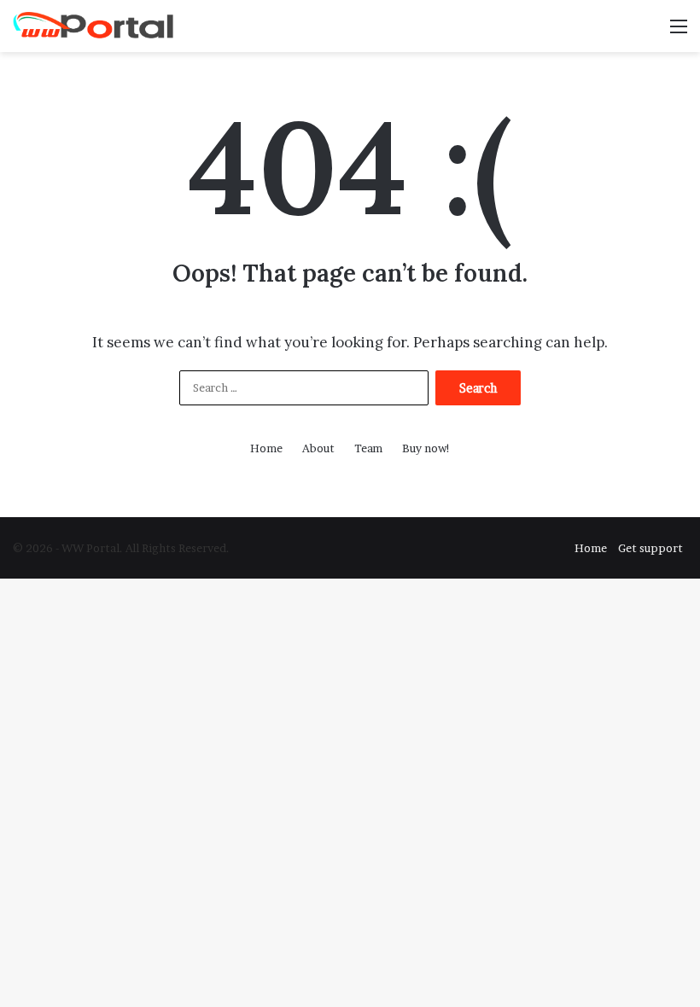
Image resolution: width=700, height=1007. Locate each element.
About (318, 448)
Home (266, 448)
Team (368, 448)
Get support (650, 548)
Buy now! (426, 448)
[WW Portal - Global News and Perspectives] (94, 26)
